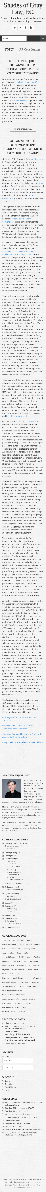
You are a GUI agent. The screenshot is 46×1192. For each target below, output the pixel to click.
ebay (29, 957)
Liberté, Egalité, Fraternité (15, 1044)
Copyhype (9, 1081)
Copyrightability (11, 852)
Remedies (10, 870)
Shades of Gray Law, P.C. (23, 8)
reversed (32, 421)
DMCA (21, 957)
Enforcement (10, 859)
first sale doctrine (20, 961)
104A (41, 183)
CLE (3, 949)
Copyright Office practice (14, 843)
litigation (5, 970)
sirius (22, 986)
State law (10, 896)
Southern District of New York (13, 995)
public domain (18, 978)
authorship (31, 940)
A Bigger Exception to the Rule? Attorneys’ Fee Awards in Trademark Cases (23, 1027)
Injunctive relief (14, 874)
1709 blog (6, 940)
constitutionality (15, 949)
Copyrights (9, 856)
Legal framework (11, 893)
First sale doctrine (14, 866)
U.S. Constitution (13, 899)
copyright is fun (8, 953)
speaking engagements (10, 999)
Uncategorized (10, 927)
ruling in (27, 82)
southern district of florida (12, 991)
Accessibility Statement (23, 1187)
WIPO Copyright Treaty (14, 1126)
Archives (5, 1056)
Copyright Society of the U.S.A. (17, 1111)
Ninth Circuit (33, 970)
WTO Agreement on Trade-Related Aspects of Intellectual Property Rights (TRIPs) (22, 1133)
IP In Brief (8, 1084)
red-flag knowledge (9, 982)
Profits (11, 877)
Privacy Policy (34, 1185)
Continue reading (23, 129)
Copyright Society (8, 957)
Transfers (10, 911)
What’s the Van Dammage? (15, 1023)
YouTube (21, 1011)
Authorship (11, 909)
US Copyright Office (12, 1120)
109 (7, 186)
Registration (11, 849)
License (8, 903)
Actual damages (14, 872)
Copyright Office (23, 953)
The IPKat (8, 1090)
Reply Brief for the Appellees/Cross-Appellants (22, 742)
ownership (32, 974)
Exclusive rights (11, 887)
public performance (34, 978)
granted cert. (37, 159)
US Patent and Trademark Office (17, 1123)
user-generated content (10, 1007)
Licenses (36, 965)
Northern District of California (13, 974)
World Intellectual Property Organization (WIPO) (23, 1129)
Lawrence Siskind (23, 965)
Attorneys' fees (14, 923)
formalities (34, 961)
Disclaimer (23, 1185)
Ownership (9, 906)
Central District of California (29, 944)
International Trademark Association (19, 1114)
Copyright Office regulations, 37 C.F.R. (20, 1108)
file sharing (6, 961)
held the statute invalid (16, 416)
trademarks (18, 1003)
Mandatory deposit (13, 846)
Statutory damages (15, 879)
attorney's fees (18, 940)
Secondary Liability (13, 883)
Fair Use (11, 864)
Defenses (10, 861)
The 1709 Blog (10, 1087)
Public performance (14, 890)
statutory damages (28, 999)
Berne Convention (9, 944)
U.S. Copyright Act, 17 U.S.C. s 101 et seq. (21, 1117)
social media (31, 986)
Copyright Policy (11, 1185)
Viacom (25, 1007)
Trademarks (9, 918)
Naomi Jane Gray (31, 780)
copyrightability (30, 949)
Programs (8, 915)
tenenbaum (6, 1003)
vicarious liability (8, 1011)
